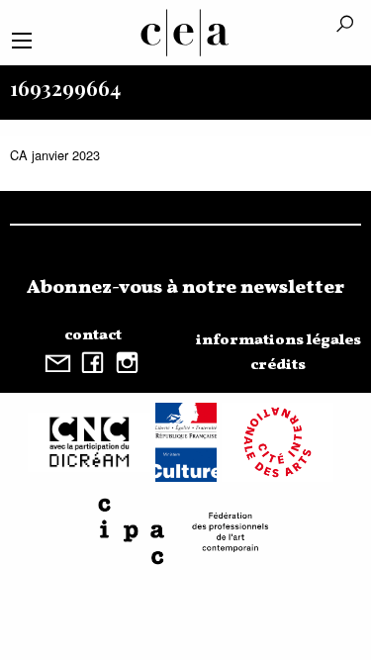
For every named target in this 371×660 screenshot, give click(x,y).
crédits (278, 365)
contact (93, 335)
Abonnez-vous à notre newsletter (185, 288)
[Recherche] (345, 25)
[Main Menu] (22, 40)
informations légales (278, 340)
